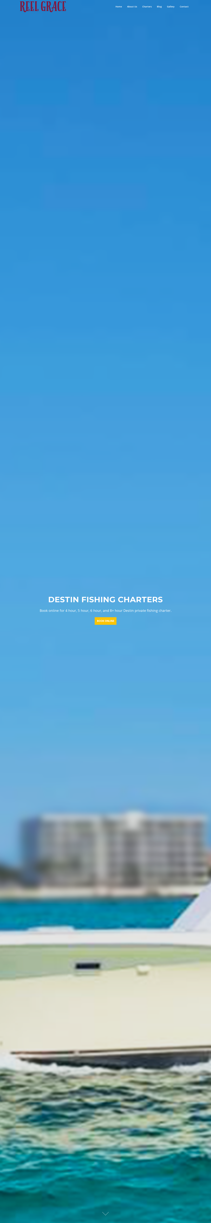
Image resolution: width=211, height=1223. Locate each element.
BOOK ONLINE (105, 621)
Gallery (171, 6)
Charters (147, 6)
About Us (132, 6)
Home (119, 6)
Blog (159, 6)
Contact (184, 6)
